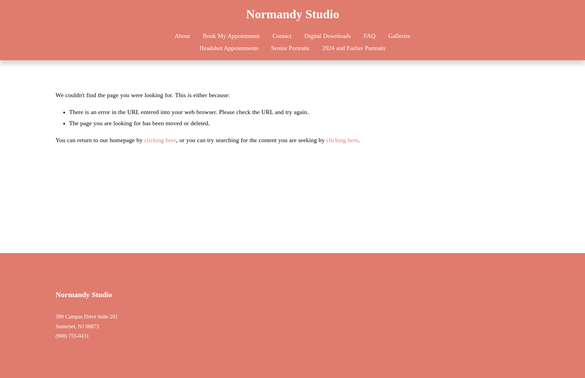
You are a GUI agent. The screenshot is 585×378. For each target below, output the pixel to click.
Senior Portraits (290, 48)
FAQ (369, 35)
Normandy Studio (292, 14)
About (182, 35)
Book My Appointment (231, 35)
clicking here (160, 140)
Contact (282, 35)
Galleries (399, 35)
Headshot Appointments (228, 48)
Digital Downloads (327, 35)
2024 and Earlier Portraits (354, 48)
